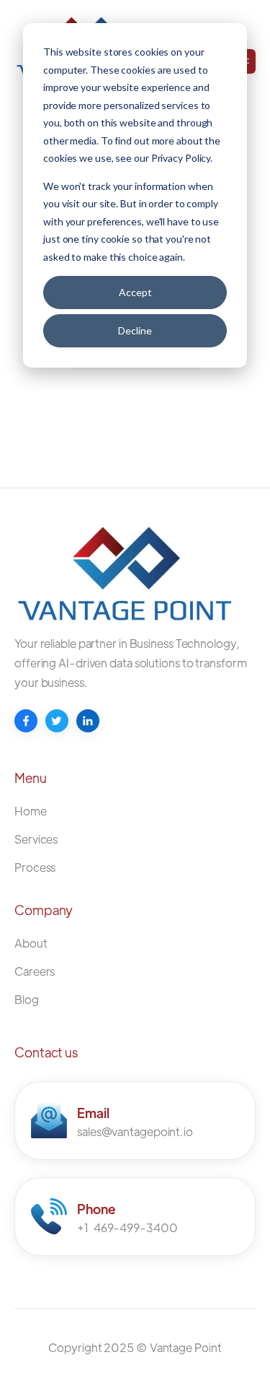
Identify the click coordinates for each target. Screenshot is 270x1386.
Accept (135, 292)
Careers (34, 971)
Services (36, 838)
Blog (26, 999)
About (31, 942)
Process (34, 867)
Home (30, 810)
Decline (135, 330)
